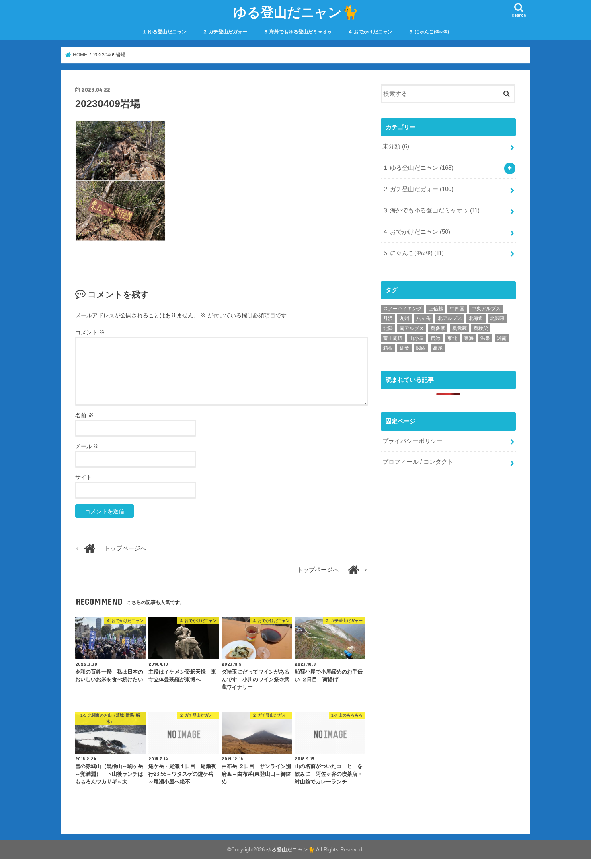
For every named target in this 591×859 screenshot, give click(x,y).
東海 (469, 338)
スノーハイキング (402, 308)
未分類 (395, 146)
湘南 (502, 338)
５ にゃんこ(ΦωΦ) (428, 32)
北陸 (388, 328)
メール (87, 446)
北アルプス (450, 318)
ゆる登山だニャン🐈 (295, 12)
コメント (90, 332)
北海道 (476, 318)
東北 (452, 338)
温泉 (485, 338)
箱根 (388, 348)
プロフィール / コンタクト (418, 462)
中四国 (457, 308)
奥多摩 (438, 328)
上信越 (436, 308)
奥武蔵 (459, 328)
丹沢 (388, 318)
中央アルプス (486, 308)
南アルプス (412, 328)
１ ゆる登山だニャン (164, 32)
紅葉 (404, 348)
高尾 (438, 348)
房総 (435, 338)
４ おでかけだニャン (370, 32)
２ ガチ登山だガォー (225, 32)
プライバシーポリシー (412, 441)
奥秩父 (481, 328)
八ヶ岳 (423, 318)
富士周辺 (392, 338)
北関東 (497, 318)
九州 (404, 318)
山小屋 (416, 338)
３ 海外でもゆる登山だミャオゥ (297, 32)
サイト (83, 477)
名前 (84, 415)
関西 (421, 348)
